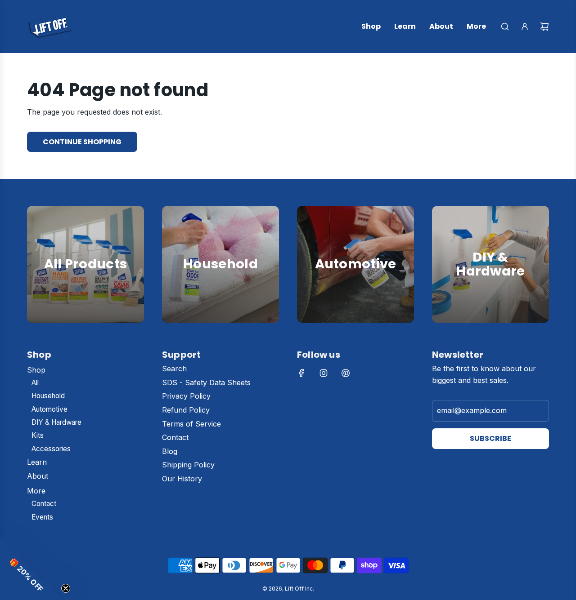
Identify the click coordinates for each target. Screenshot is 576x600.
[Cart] (544, 26)
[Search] (505, 26)
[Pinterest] (346, 373)
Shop (86, 286)
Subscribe (490, 438)
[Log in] (525, 26)
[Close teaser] (65, 588)
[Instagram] (323, 373)
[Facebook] (301, 373)
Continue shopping (82, 142)
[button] (31, 568)
